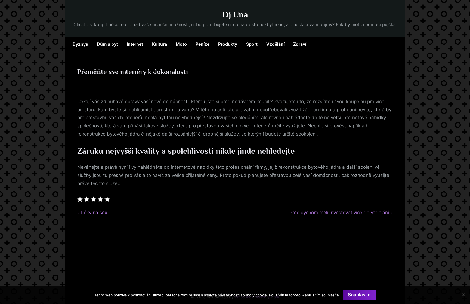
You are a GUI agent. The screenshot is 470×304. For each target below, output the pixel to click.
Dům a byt (107, 44)
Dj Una (235, 14)
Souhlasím (359, 294)
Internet (135, 44)
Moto (181, 44)
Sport (252, 44)
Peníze (202, 44)
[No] (463, 294)
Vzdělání (275, 44)
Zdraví (299, 44)
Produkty (227, 44)
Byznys (80, 44)
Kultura (159, 44)
